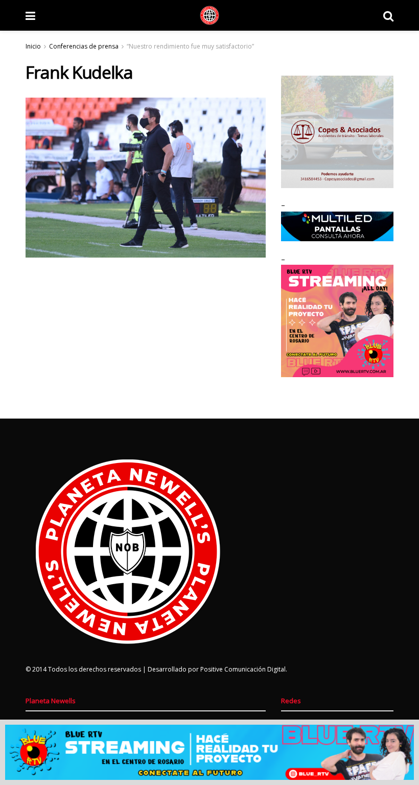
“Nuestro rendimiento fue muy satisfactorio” (190, 46)
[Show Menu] (30, 15)
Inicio (33, 46)
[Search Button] (388, 15)
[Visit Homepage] (209, 15)
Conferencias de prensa (84, 46)
